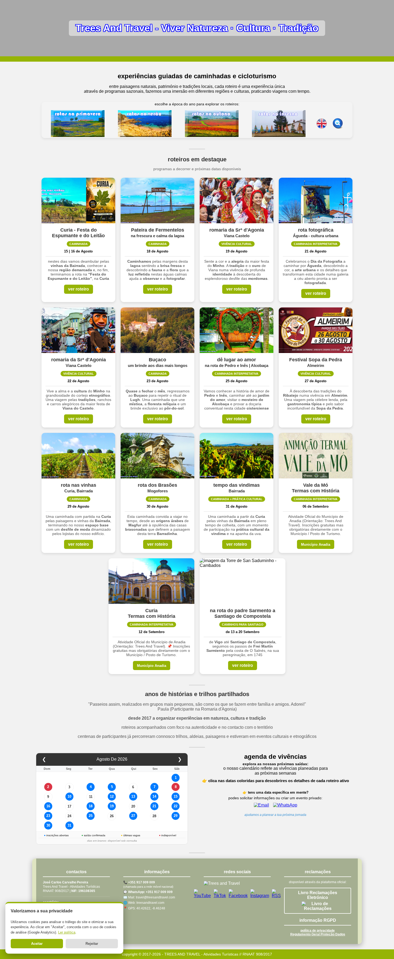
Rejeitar (92, 944)
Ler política (66, 932)
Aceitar (37, 944)
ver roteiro (78, 289)
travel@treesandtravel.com (155, 897)
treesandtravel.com (150, 903)
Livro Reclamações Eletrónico (317, 895)
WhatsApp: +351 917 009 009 (150, 892)
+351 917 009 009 (141, 882)
